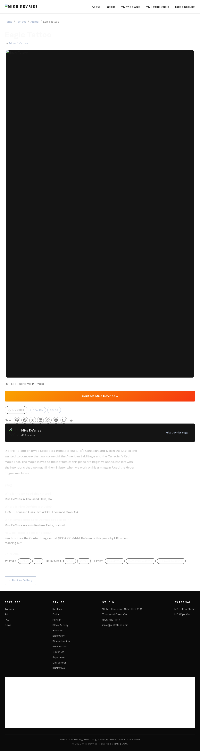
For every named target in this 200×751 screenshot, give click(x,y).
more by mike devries (140, 561)
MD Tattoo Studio (157, 6)
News (8, 625)
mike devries (114, 561)
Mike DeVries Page (177, 432)
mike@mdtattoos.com (115, 625)
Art (6, 614)
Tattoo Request (185, 6)
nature (70, 561)
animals (83, 561)
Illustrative (59, 667)
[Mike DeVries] (21, 7)
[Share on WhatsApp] (48, 420)
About (96, 6)
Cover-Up (58, 651)
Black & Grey (60, 625)
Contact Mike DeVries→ (100, 396)
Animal (34, 21)
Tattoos (110, 6)
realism (24, 561)
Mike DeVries (18, 43)
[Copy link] (71, 420)
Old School (59, 662)
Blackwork (59, 635)
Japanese (59, 657)
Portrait (57, 619)
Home (8, 21)
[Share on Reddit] (56, 420)
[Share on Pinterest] (17, 420)
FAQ (7, 619)
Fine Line (58, 630)
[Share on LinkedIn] (40, 420)
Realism (38, 410)
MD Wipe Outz (130, 6)
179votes (18, 409)
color (38, 561)
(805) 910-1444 (111, 619)
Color (54, 410)
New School (60, 646)
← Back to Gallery (20, 580)
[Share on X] (32, 420)
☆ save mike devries (171, 561)
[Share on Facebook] (24, 420)
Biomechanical (62, 641)
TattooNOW (120, 743)
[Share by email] (64, 420)
